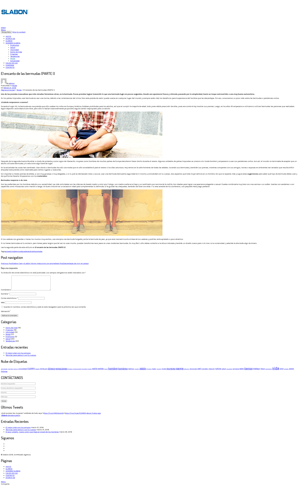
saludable (229, 369)
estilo (95, 368)
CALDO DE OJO (12, 63)
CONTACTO (10, 67)
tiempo (248, 368)
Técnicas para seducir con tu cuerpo (21, 355)
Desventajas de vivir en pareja (72, 263)
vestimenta (268, 369)
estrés (101, 368)
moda (164, 369)
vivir (282, 368)
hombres (123, 368)
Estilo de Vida (16, 52)
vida (275, 368)
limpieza (149, 369)
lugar (154, 369)
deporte (37, 369)
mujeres (171, 368)
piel (199, 368)
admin (11, 83)
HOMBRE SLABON (13, 43)
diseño (33, 251)
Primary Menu (6, 32)
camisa (16, 369)
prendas (39, 251)
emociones (61, 368)
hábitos (131, 369)
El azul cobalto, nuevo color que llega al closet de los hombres (32, 432)
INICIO (8, 36)
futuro (106, 369)
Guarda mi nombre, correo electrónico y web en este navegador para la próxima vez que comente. (45, 307)
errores (90, 369)
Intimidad (14, 50)
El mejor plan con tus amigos (18, 353)
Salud (12, 47)
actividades (4, 369)
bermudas (18, 251)
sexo (241, 368)
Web (3, 302)
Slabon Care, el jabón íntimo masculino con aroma (28, 263)
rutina (218, 368)
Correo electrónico (9, 298)
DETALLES (44, 369)
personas (193, 369)
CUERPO (31, 368)
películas (186, 369)
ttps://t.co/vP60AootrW (54, 413)
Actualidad (15, 61)
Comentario (6, 290)
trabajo (256, 368)
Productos (14, 45)
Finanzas (14, 54)
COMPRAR (10, 65)
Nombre (5, 294)
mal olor (159, 369)
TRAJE (262, 369)
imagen (137, 369)
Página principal (8, 90)
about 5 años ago (93, 413)
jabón (142, 368)
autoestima (9, 251)
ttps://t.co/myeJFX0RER (75, 413)
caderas (26, 251)
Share (3, 28)
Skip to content (18, 32)
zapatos (286, 369)
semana (236, 369)
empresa (70, 369)
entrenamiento (77, 369)
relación (211, 369)
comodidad (22, 369)
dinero (51, 368)
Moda (12, 58)
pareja (179, 368)
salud (224, 369)
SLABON (9, 41)
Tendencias (15, 56)
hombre (112, 368)
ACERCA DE (10, 38)
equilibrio (84, 369)
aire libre (10, 369)
